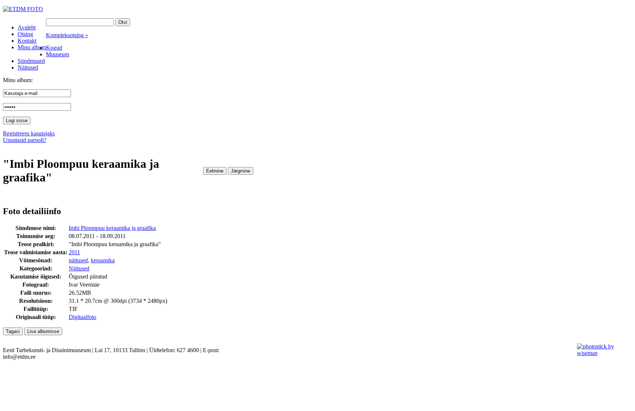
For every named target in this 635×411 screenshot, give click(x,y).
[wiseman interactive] (602, 353)
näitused (78, 260)
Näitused (79, 268)
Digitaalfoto (82, 317)
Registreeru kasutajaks (29, 133)
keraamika (103, 260)
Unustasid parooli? (24, 140)
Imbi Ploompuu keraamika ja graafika (112, 228)
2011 (74, 252)
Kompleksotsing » (67, 35)
